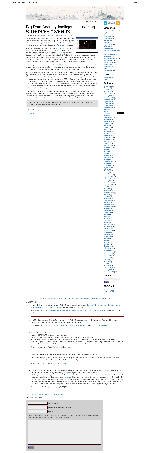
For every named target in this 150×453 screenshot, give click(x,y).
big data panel (64, 65)
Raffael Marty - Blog (25, 3)
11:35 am (34, 313)
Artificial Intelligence (111, 31)
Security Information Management (110, 55)
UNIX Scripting (108, 64)
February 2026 (108, 94)
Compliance (108, 37)
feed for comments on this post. (39, 394)
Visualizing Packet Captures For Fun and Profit (92, 298)
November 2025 (109, 100)
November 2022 (109, 108)
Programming (108, 49)
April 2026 (107, 90)
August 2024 (108, 106)
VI (104, 68)
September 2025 (109, 102)
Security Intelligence (110, 58)
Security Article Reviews (112, 51)
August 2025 (108, 104)
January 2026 (108, 96)
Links (105, 43)
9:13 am (67, 347)
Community (107, 35)
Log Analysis (108, 45)
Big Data (106, 33)
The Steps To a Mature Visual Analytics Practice (58, 298)
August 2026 (108, 86)
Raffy (105, 79)
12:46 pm (104, 325)
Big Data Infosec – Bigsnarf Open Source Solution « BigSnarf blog (62, 325)
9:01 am (69, 387)
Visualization (108, 70)
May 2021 (107, 112)
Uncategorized (108, 62)
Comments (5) (31, 113)
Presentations (108, 77)
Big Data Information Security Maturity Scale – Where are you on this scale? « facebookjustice (72, 310)
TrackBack (58, 394)
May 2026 (107, 88)
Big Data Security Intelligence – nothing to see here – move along (60, 29)
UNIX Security (108, 66)
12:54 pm (65, 363)
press (56, 57)
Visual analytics (62, 45)
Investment (107, 41)
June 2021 (107, 110)
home (136, 3)
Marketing (107, 47)
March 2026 (107, 92)
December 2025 (109, 98)
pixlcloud (68, 377)
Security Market (109, 60)
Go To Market (108, 39)
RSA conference (63, 48)
